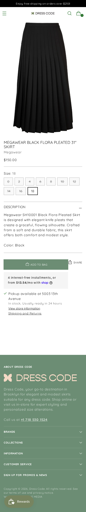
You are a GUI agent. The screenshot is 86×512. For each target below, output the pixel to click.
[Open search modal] (71, 13)
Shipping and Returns (25, 313)
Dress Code (37, 488)
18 (32, 191)
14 (8, 191)
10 (62, 181)
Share (77, 262)
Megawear (13, 152)
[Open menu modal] (6, 13)
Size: (10, 173)
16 (20, 191)
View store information (24, 308)
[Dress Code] (43, 13)
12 (74, 181)
